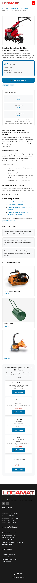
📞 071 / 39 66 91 (18, 430)
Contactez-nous (6, 561)
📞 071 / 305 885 (18, 412)
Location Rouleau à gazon (15, 204)
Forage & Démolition (8, 540)
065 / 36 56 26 (11, 520)
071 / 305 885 (13, 516)
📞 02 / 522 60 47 (18, 392)
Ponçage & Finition (7, 544)
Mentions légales (7, 557)
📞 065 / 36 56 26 (18, 450)
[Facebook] (3, 503)
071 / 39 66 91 (15, 518)
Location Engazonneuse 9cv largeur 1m (19, 202)
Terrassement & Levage (9, 533)
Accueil (4, 8)
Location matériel (11, 8)
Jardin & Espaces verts (22, 8)
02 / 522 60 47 (14, 513)
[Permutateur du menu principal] (33, 3)
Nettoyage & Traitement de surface (12, 542)
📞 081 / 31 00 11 (18, 469)
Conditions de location (8, 554)
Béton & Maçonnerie (8, 537)
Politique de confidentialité (9, 559)
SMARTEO (22, 577)
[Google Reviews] (7, 503)
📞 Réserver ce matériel (18, 80)
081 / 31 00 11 (12, 523)
